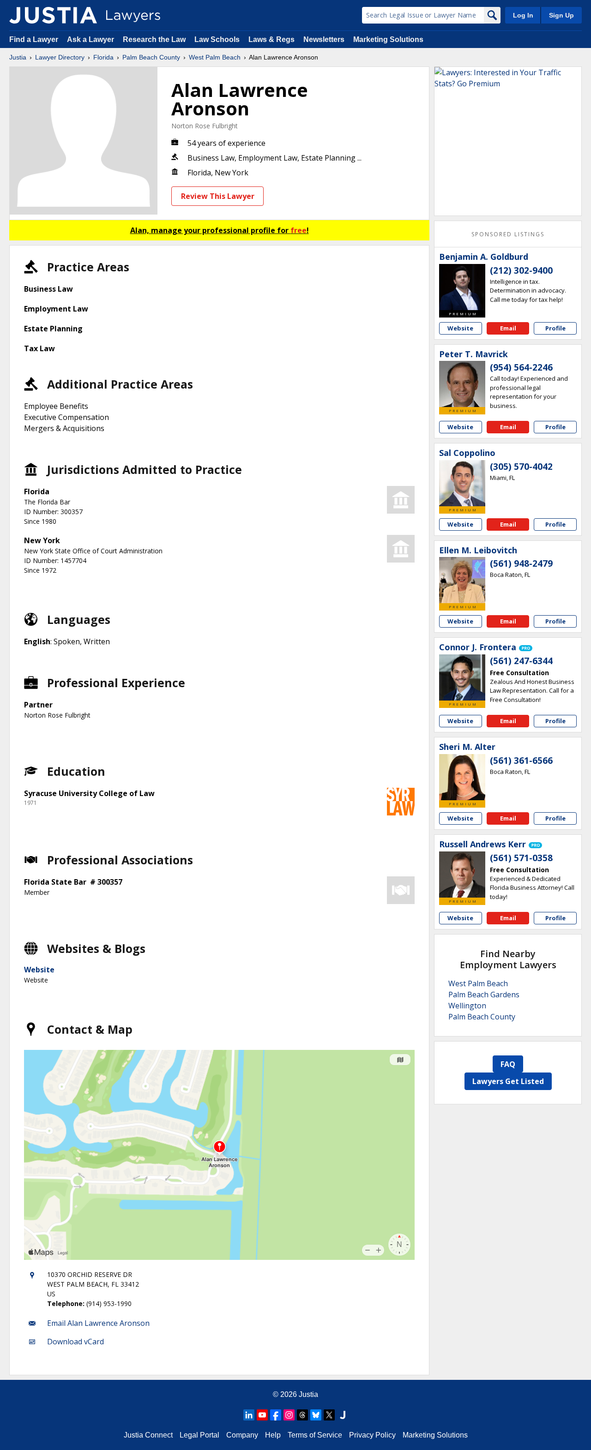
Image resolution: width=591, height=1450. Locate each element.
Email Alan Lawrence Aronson (98, 1323)
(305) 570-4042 (521, 467)
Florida (103, 57)
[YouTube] (262, 1414)
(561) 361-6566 (521, 761)
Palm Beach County (151, 57)
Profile (555, 328)
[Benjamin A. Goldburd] (462, 287)
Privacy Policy (372, 1435)
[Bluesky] (315, 1414)
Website (39, 970)
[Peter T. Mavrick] (462, 384)
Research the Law (154, 39)
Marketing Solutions (388, 39)
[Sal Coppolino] (462, 483)
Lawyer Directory (59, 57)
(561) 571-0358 (521, 858)
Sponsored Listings (507, 234)
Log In (523, 15)
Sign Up (561, 15)
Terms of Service (315, 1435)
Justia (17, 57)
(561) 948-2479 (521, 563)
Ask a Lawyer (91, 39)
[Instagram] (289, 1414)
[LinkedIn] (248, 1414)
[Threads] (302, 1414)
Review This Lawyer (217, 196)
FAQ (508, 1064)
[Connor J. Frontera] (462, 677)
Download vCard (75, 1341)
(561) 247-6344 (521, 661)
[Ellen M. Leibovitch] (462, 580)
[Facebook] (275, 1414)
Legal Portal (199, 1435)
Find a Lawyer (33, 39)
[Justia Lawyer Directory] (53, 15)
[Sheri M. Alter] (462, 777)
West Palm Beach (215, 57)
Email (508, 328)
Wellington (467, 1006)
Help (273, 1435)
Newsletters (323, 39)
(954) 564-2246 (521, 367)
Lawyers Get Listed (508, 1081)
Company (242, 1435)
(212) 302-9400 (521, 270)
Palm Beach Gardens (483, 994)
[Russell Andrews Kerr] (462, 874)
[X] (329, 1414)
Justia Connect (148, 1435)
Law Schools (217, 39)
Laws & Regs (271, 39)
